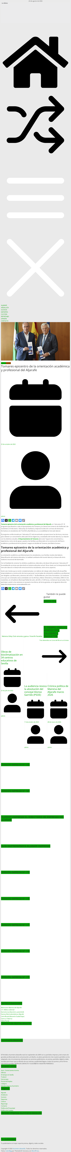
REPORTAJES (5, 316)
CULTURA (4, 314)
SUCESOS (4, 310)
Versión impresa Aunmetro (10, 1086)
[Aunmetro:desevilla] (35, 89)
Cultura (8, 363)
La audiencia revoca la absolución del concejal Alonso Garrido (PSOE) (35, 690)
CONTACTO (4, 321)
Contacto (4, 1106)
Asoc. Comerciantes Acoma (10, 1070)
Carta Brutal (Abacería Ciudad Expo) (12, 1016)
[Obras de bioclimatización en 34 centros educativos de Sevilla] (12, 639)
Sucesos (3, 1097)
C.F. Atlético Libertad (7, 1010)
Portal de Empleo (6, 1081)
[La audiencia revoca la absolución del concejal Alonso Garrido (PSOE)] (35, 674)
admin (3, 516)
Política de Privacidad (8, 1108)
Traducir (4, 1077)
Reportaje (4, 1104)
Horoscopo (4, 1079)
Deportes (4, 1099)
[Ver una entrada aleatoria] (35, 159)
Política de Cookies (7, 1110)
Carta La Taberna (6, 1019)
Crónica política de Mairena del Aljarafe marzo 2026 (58, 690)
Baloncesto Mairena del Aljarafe (11, 1007)
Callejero (4, 1084)
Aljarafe (3, 363)
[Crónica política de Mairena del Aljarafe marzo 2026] (59, 674)
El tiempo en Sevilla (7, 1075)
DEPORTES (4, 312)
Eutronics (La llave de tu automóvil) (12, 1012)
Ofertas (3, 1073)
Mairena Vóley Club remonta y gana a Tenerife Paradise (22, 636)
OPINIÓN (4, 319)
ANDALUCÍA (5, 308)
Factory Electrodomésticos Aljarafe (12, 1014)
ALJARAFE (4, 305)
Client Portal (5, 1021)
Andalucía (4, 1095)
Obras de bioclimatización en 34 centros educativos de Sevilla (12, 657)
